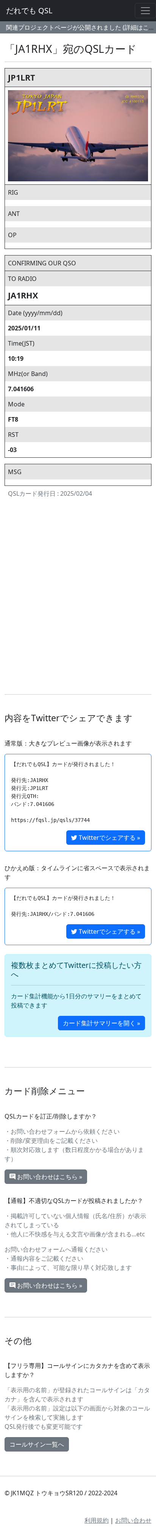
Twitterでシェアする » (108, 837)
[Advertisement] (78, 597)
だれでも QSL (29, 10)
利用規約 (96, 1520)
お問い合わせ (133, 1520)
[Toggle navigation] (145, 10)
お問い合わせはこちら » (49, 1176)
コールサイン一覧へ (36, 1444)
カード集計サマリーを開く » (101, 1023)
